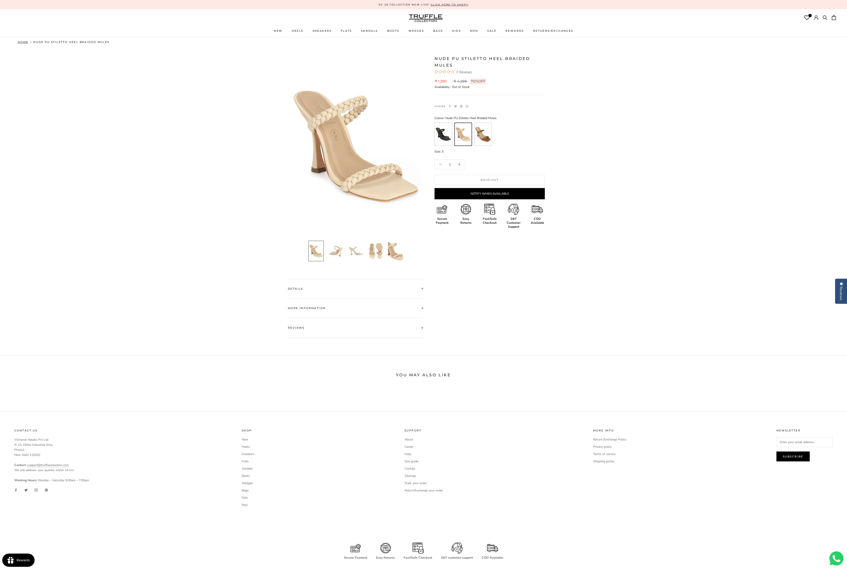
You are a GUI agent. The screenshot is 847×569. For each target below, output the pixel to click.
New (245, 439)
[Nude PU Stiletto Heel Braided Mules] (463, 134)
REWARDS (515, 30)
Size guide (411, 461)
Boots (246, 476)
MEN (474, 30)
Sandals (247, 468)
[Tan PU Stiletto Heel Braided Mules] (483, 134)
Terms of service (604, 454)
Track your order (416, 483)
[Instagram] (36, 489)
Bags (245, 490)
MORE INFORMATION (307, 308)
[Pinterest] (461, 106)
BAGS (438, 30)
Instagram (467, 106)
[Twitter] (455, 106)
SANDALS (369, 30)
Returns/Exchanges (553, 30)
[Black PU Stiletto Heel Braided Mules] (443, 134)
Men (245, 505)
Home (23, 42)
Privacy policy (602, 447)
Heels (297, 30)
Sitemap (410, 476)
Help (408, 454)
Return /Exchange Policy (609, 439)
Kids (245, 498)
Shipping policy (603, 461)
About (409, 439)
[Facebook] (449, 106)
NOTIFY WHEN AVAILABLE (489, 194)
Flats (346, 30)
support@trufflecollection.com (48, 465)
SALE (491, 30)
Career (409, 447)
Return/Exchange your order (424, 490)
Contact (410, 468)
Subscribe (793, 456)
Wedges (247, 483)
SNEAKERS (322, 30)
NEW (278, 30)
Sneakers (248, 454)
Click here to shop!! (449, 4)
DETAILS (295, 288)
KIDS (456, 30)
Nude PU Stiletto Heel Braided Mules (71, 42)
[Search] (825, 18)
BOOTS (393, 30)
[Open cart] (834, 18)
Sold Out (490, 179)
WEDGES (416, 30)
